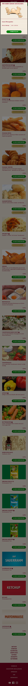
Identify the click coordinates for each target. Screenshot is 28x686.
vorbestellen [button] (14, 31)
